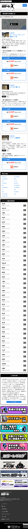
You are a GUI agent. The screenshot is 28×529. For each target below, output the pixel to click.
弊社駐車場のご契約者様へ (5, 1)
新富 (3, 181)
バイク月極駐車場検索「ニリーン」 (6, 493)
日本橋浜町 (4, 183)
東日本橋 (16, 183)
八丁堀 (15, 181)
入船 (15, 194)
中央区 (8, 10)
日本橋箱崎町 (5, 178)
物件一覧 (3, 506)
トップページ (4, 503)
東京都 (4, 10)
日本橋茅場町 (5, 187)
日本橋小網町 (5, 194)
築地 (15, 178)
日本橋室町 (16, 191)
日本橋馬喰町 (17, 187)
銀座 (15, 189)
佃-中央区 (4, 176)
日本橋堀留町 (17, 176)
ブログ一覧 (4, 516)
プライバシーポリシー (6, 514)
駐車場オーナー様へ (5, 519)
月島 (3, 191)
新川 (3, 185)
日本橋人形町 (5, 196)
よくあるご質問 (5, 511)
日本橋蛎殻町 (17, 185)
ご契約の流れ (4, 508)
